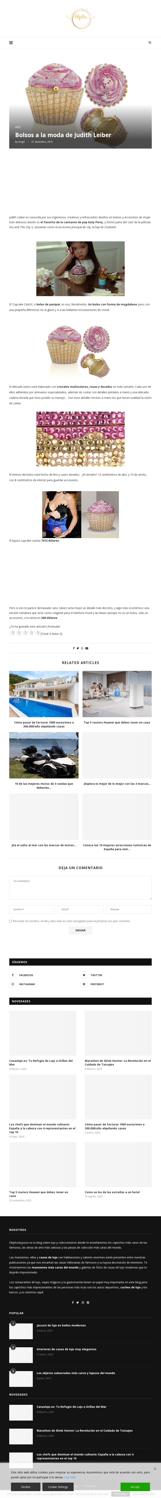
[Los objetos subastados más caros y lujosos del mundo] (21, 1379)
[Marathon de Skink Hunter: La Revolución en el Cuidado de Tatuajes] (118, 1033)
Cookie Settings (58, 1487)
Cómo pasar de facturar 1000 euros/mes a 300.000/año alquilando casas (44, 724)
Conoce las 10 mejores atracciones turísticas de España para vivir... (117, 847)
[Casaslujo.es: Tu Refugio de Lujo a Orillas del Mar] (42, 1033)
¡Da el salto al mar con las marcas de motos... (44, 845)
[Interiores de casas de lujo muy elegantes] (21, 1355)
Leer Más (70, 1477)
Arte (18, 127)
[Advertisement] (80, 181)
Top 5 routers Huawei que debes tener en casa (117, 722)
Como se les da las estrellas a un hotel (112, 1192)
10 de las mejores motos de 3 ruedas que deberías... (44, 785)
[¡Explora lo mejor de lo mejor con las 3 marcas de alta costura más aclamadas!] (117, 755)
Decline (25, 1487)
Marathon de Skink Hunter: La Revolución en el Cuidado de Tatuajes (118, 1063)
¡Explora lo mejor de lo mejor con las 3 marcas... (117, 784)
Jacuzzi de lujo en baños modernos (61, 1325)
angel (21, 141)
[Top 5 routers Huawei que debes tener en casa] (117, 694)
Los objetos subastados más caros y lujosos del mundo (76, 1373)
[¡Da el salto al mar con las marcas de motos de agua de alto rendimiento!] (44, 817)
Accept (135, 1487)
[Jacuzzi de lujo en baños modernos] (21, 1331)
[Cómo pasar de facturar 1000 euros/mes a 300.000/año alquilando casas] (44, 694)
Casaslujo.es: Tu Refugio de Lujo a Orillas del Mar (41, 1063)
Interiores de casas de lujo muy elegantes (66, 1349)
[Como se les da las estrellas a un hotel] (118, 1164)
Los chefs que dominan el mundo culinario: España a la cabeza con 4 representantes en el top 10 (42, 1128)
